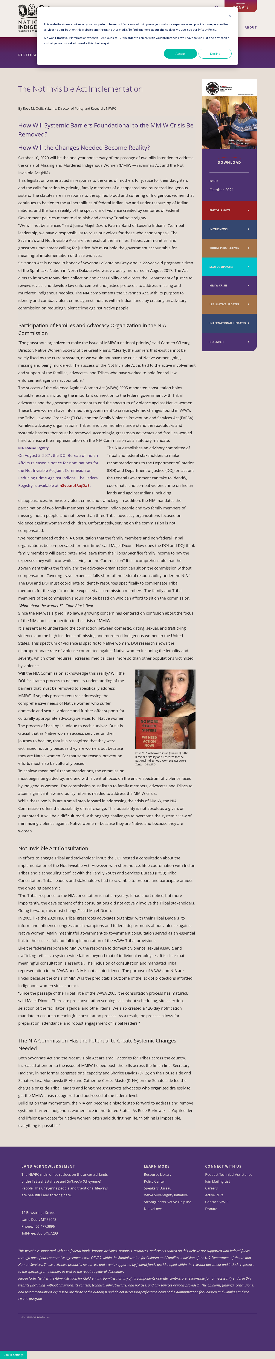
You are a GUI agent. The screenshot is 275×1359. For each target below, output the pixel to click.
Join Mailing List (217, 1181)
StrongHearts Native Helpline (167, 1202)
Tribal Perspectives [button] (224, 248)
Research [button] (216, 342)
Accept (180, 53)
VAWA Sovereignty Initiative (166, 1195)
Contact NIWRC (217, 1202)
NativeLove (153, 1208)
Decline (215, 53)
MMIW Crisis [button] (218, 285)
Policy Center (154, 1181)
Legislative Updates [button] (224, 304)
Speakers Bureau (157, 1188)
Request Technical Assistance (228, 1174)
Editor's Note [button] (219, 210)
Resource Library (157, 1174)
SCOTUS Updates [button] (221, 267)
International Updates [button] (227, 323)
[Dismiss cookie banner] (230, 16)
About (251, 27)
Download (229, 162)
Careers (211, 1188)
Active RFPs (214, 1195)
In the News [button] (218, 229)
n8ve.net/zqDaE (75, 485)
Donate (241, 7)
